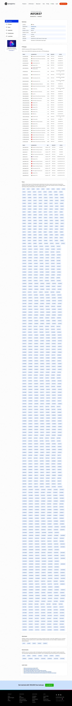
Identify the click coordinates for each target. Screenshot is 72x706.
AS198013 (31, 509)
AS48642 (30, 418)
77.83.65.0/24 (25, 74)
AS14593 (58, 263)
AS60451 (42, 472)
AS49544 (36, 423)
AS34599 (24, 340)
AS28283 (42, 312)
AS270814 (31, 629)
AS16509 (41, 274)
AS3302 (24, 200)
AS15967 (47, 272)
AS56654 (24, 452)
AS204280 (31, 558)
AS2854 (24, 197)
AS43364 (30, 389)
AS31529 (53, 329)
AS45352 (24, 403)
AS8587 (51, 226)
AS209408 (31, 595)
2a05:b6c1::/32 (25, 165)
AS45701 (42, 403)
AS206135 (37, 572)
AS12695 (53, 249)
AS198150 (30, 512)
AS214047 (49, 618)
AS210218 (56, 598)
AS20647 (48, 283)
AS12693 (47, 249)
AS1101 (48, 189)
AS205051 (44, 564)
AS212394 (49, 606)
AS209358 (25, 595)
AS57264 (35, 458)
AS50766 (53, 435)
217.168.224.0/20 (26, 134)
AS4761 (51, 203)
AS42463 (59, 380)
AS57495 (59, 458)
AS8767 (61, 229)
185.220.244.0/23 (26, 102)
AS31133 (35, 326)
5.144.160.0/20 (25, 56)
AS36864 (53, 352)
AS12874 (35, 254)
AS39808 (59, 366)
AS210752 (49, 601)
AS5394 (35, 206)
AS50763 (48, 435)
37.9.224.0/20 (25, 58)
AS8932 (40, 234)
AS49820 (54, 426)
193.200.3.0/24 (25, 119)
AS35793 (59, 349)
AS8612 (56, 226)
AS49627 (60, 423)
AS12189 (29, 246)
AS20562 (42, 283)
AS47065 (24, 406)
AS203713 (37, 555)
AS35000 (48, 343)
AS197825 (61, 506)
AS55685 (53, 446)
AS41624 (41, 375)
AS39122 (42, 360)
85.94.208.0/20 (25, 86)
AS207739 (43, 584)
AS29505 (42, 320)
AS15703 (47, 269)
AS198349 (49, 512)
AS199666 (56, 521)
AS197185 (49, 503)
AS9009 (62, 234)
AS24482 (30, 300)
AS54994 (30, 446)
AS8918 (35, 234)
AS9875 (29, 243)
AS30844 (30, 323)
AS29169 (41, 317)
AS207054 (56, 578)
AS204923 (57, 561)
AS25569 (54, 309)
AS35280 (36, 346)
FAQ (8, 699)
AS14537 (53, 263)
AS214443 (62, 618)
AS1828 (55, 191)
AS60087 (24, 658)
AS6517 (24, 211)
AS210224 (62, 598)
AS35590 (24, 349)
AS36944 (59, 352)
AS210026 (44, 598)
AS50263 (48, 429)
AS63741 (24, 486)
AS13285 (52, 260)
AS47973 (42, 412)
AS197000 (24, 503)
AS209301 (56, 592)
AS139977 (24, 495)
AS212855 (43, 612)
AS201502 (62, 538)
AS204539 (31, 561)
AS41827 (35, 377)
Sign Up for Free (63, 3)
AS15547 (24, 269)
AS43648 (36, 392)
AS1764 (45, 191)
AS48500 (42, 415)
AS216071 (31, 624)
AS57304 (41, 458)
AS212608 (49, 609)
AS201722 (43, 541)
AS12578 (36, 249)
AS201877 (31, 543)
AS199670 (62, 521)
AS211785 (48, 604)
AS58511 (41, 463)
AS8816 (40, 231)
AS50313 (42, 432)
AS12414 (58, 246)
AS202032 (37, 543)
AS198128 (24, 512)
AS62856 (42, 483)
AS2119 (24, 194)
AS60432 (36, 472)
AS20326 (47, 280)
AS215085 (37, 621)
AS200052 (57, 526)
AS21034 (53, 289)
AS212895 (49, 612)
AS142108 (37, 495)
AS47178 (47, 406)
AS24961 (54, 303)
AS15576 (30, 269)
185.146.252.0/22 (26, 100)
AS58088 (53, 460)
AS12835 (24, 254)
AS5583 (29, 209)
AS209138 (24, 592)
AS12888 (47, 254)
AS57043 (53, 455)
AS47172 (41, 406)
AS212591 (37, 609)
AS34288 (36, 337)
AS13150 (24, 260)
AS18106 (58, 277)
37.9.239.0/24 (25, 60)
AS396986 (62, 629)
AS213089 (37, 615)
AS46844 (60, 403)
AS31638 (30, 332)
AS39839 (30, 369)
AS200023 (37, 526)
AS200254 (43, 529)
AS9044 (34, 237)
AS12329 (41, 246)
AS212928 (56, 612)
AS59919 (36, 469)
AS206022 (31, 572)
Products (24, 3)
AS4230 (62, 200)
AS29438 (59, 317)
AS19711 (41, 280)
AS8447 (24, 226)
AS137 (28, 189)
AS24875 (30, 303)
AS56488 (48, 449)
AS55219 (41, 446)
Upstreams (9, 30)
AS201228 (37, 538)
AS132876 (31, 489)
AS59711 (36, 466)
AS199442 (31, 521)
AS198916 (55, 515)
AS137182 (62, 489)
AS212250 (37, 606)
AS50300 (30, 432)
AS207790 (56, 584)
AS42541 (24, 383)
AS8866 (29, 234)
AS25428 (30, 309)
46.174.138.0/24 (25, 68)
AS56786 (30, 455)
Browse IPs (21, 697)
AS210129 (50, 598)
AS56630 (60, 449)
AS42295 (41, 380)
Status (53, 3)
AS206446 (25, 575)
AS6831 (28, 655)
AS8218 (45, 217)
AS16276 (24, 274)
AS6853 (29, 214)
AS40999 (36, 372)
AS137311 (24, 492)
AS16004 (53, 272)
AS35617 (42, 349)
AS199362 (24, 521)
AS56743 (59, 452)
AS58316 (36, 463)
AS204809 (50, 561)
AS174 (24, 643)
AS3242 (56, 197)
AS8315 (62, 220)
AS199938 (37, 523)
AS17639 (35, 277)
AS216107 (37, 624)
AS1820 (50, 191)
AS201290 (43, 538)
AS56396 (36, 449)
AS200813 (37, 535)
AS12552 (30, 249)
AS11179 (24, 246)
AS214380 (55, 618)
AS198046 (37, 509)
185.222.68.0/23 (26, 109)
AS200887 (56, 535)
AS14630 (24, 266)
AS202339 (62, 543)
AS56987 (47, 455)
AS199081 (31, 518)
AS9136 (56, 237)
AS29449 (30, 320)
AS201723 (49, 541)
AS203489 (25, 555)
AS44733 (42, 397)
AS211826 (54, 604)
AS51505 (24, 440)
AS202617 (43, 546)
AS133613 (49, 489)
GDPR (44, 697)
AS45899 (48, 403)
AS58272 (30, 463)
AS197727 (43, 506)
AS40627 (59, 369)
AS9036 (29, 237)
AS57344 (47, 458)
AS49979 (51, 655)
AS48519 (48, 415)
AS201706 (37, 541)
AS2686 (56, 194)
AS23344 (59, 294)
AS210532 (37, 601)
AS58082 (47, 460)
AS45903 (54, 403)
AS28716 (54, 312)
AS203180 (37, 552)
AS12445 (24, 249)
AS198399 (56, 512)
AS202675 (50, 546)
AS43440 (54, 389)
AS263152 (49, 626)
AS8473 (40, 226)
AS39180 (47, 360)
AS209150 (31, 592)
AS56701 (48, 452)
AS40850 (30, 372)
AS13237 (41, 260)
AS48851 (42, 418)
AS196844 (37, 501)
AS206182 (50, 572)
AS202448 (43, 658)
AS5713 (40, 209)
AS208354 (31, 586)
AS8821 (45, 231)
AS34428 (53, 337)
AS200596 (44, 532)
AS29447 (24, 320)
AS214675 (24, 621)
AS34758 (59, 340)
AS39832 (24, 369)
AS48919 (53, 418)
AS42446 (53, 380)
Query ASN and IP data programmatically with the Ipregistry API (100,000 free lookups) (40, 672)
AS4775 (56, 203)
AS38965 (53, 357)
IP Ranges (9, 24)
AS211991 (24, 606)
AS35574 (59, 346)
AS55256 (47, 446)
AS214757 (31, 621)
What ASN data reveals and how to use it (31, 669)
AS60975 (24, 478)
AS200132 (24, 529)
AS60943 (60, 475)
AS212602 (43, 609)
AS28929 (30, 314)
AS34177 (24, 337)
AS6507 (61, 209)
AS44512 (48, 395)
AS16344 (36, 274)
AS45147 (59, 400)
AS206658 (44, 575)
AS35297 (42, 346)
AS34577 (59, 337)
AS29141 (35, 317)
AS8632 (61, 226)
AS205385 (57, 566)
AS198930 (62, 515)
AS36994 (24, 355)
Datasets (34, 697)
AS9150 (29, 240)
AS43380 (42, 389)
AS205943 (56, 569)
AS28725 (59, 312)
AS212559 (31, 609)
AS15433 (47, 266)
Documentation (35, 699)
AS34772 (24, 343)
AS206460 (31, 575)
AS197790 (55, 506)
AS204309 (37, 558)
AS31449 (24, 329)
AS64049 (36, 486)
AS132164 (60, 486)
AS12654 (34, 655)
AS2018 (60, 191)
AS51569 (30, 440)
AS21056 (59, 289)
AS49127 (36, 420)
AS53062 (54, 443)
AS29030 (42, 314)
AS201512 (24, 541)
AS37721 (53, 355)
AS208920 (50, 589)
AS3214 (35, 197)
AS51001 (30, 438)
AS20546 (30, 283)
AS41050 (47, 372)
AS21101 (24, 292)
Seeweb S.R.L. (33, 26)
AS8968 (51, 234)
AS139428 (55, 492)
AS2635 (50, 194)
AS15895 (24, 272)
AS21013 (48, 289)
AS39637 (54, 363)
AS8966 (45, 234)
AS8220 (50, 217)
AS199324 (49, 518)
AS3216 (40, 197)
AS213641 (31, 618)
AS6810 (61, 211)
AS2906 (29, 197)
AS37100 (30, 355)
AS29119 (24, 317)
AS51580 (36, 440)
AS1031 (43, 189)
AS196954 (62, 501)
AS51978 (24, 443)
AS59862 (59, 466)
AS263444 (56, 626)
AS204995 (31, 564)
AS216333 (24, 626)
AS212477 (61, 606)
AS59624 (59, 463)
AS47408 (36, 409)
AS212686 (62, 609)
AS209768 (57, 595)
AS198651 (24, 515)
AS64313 (42, 486)
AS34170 (59, 335)
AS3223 (45, 197)
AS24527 (42, 300)
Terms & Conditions (47, 700)
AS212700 (31, 612)
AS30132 (59, 320)
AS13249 (47, 260)
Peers (8, 27)
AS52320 (42, 443)
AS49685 (36, 426)
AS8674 (35, 229)
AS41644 (47, 375)
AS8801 (34, 231)
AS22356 (41, 294)
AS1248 (29, 191)
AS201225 (31, 538)
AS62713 (30, 483)
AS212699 (24, 612)
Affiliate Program (11, 697)
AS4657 (45, 203)
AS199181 (43, 518)
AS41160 (59, 372)
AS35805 (24, 352)
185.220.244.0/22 (26, 104)
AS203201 (43, 552)
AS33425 (30, 335)
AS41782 (30, 377)
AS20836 (36, 286)
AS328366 (50, 629)
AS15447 (58, 266)
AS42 (24, 189)
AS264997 (25, 629)
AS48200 (53, 412)
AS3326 (29, 200)
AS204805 (44, 561)
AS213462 (62, 615)
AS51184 (35, 438)
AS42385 (47, 380)
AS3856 (45, 200)
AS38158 (30, 357)
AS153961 (62, 498)
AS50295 (24, 432)
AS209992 (37, 598)
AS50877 (24, 438)
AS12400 (52, 246)
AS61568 (47, 478)
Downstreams (10, 33)
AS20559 (36, 283)
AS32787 (47, 332)
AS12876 (41, 254)
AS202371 (31, 546)
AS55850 (59, 446)
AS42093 (58, 377)
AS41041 (42, 372)
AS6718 (45, 211)
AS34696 (48, 340)
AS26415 (59, 309)
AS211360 (62, 601)
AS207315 (43, 581)
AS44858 (30, 400)
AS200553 (37, 532)
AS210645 (43, 601)
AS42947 (30, 386)
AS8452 (29, 226)
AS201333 (49, 538)
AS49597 (42, 423)
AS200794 (25, 535)
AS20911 (53, 286)
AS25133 (24, 306)
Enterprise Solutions (23, 700)
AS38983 (59, 357)
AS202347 (25, 546)
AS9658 (24, 243)
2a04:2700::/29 (25, 158)
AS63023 (53, 483)
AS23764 (42, 297)
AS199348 (62, 518)
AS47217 (58, 406)
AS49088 (24, 420)
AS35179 (59, 343)
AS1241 (24, 191)
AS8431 (62, 223)
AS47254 (30, 409)
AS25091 (59, 303)
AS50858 (59, 435)
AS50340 (53, 432)
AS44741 (53, 397)
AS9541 (51, 240)
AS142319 (43, 495)
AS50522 (30, 435)
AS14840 (30, 266)
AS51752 (47, 440)
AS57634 (30, 460)
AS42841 (59, 383)
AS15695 (41, 269)
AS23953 (54, 297)
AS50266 (54, 429)
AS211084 (56, 601)
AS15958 (36, 272)
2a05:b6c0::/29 (25, 161)
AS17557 (30, 277)
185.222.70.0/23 (26, 111)
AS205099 (50, 564)
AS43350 (24, 389)
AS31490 (35, 329)
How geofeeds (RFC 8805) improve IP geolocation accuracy (35, 670)
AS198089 (49, 509)
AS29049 (48, 314)
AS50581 (42, 435)
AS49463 (59, 420)
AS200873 (50, 535)
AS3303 (39, 643)
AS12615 (41, 249)
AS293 (33, 189)
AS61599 (59, 478)
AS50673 (45, 643)
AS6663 (34, 211)
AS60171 (53, 469)
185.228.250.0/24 (26, 113)
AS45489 (36, 403)
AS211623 (30, 604)
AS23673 (30, 297)
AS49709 (42, 426)
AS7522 (61, 214)
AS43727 (42, 392)
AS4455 (29, 203)
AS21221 (41, 292)
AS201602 (31, 541)
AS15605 (40, 655)
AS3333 (40, 200)
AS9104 (45, 237)
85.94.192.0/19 (25, 83)
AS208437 (50, 586)
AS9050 (40, 237)
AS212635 (56, 609)
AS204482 (63, 558)
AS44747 (59, 397)
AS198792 (43, 515)
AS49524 (24, 423)
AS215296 (49, 621)
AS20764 (54, 283)
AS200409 (56, 529)
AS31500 (41, 329)
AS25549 (48, 309)
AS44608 (30, 397)
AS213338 (50, 615)
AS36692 (48, 352)
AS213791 (37, 618)
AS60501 (59, 472)
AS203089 (25, 552)
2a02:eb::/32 (25, 156)
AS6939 (35, 214)
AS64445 (47, 486)
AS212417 (55, 606)
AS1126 (58, 189)
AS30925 (54, 323)
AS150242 (31, 498)
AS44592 (59, 395)
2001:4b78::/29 (25, 149)
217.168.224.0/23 (26, 137)
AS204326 (44, 558)
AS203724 (44, 555)
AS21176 (29, 292)
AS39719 (42, 366)
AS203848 (56, 555)
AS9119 (51, 237)
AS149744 (61, 495)
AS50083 (30, 429)
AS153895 (56, 498)
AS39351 (59, 360)
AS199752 (24, 523)
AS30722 (24, 323)
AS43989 (24, 395)
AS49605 (54, 423)
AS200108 (63, 526)
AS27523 (36, 312)
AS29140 (30, 317)
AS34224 (30, 337)
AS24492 (36, 300)
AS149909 (24, 498)
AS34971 (42, 343)
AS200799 (31, 535)
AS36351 (42, 352)
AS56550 (54, 449)
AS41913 (47, 377)
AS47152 (36, 406)
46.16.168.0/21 (25, 65)
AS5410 (56, 206)
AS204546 (37, 561)
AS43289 (59, 386)
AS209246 (50, 592)
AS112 (24, 655)
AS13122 (58, 257)
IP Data (20, 702)
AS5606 (35, 209)
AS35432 (54, 346)
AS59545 (53, 463)
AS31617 (24, 332)
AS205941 (50, 569)
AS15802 (53, 269)
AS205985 (63, 569)
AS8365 (24, 223)
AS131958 (54, 486)
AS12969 (24, 257)
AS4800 (61, 203)
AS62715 (36, 483)
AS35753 (53, 349)
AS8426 (56, 223)
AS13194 (35, 260)
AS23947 (48, 297)
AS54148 (24, 446)
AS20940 (36, 289)
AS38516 (41, 357)
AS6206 (56, 209)
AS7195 (51, 214)
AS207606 (25, 584)
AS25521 (42, 309)
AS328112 (43, 629)
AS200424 (37, 658)
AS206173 (43, 572)
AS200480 (25, 532)
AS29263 (47, 317)
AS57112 (24, 458)
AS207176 (30, 581)
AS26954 (30, 312)
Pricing (47, 3)
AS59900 (30, 469)
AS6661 (29, 211)
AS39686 (30, 366)
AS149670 (55, 495)
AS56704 (53, 452)
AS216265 (49, 624)
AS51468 (58, 438)
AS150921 (43, 498)
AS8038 (34, 217)
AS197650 (37, 506)
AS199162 (37, 518)
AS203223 (50, 552)
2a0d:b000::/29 (25, 175)
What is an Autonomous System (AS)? (31, 668)
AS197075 (31, 503)
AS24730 (54, 300)
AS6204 (51, 209)
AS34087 (53, 335)
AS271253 (37, 629)
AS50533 (36, 435)
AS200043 (50, 526)
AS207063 (63, 578)
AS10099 (46, 243)
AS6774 (50, 211)
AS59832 (53, 466)
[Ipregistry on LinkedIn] (60, 695)
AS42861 (24, 386)
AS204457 (50, 558)
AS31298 (47, 326)
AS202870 (25, 549)
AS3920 (51, 200)
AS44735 (48, 397)
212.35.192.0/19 (25, 123)
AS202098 (43, 543)
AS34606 (30, 340)
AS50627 (57, 655)
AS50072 (24, 429)
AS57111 (59, 455)
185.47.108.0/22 (25, 98)
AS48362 (30, 415)
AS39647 (59, 363)
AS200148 (31, 529)
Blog (20, 696)
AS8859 (61, 231)
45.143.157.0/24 (25, 63)
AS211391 (24, 604)
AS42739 (48, 383)
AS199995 (62, 523)
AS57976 (41, 460)
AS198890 (49, 515)
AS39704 (36, 366)
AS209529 (37, 595)
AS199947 (49, 523)
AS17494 (24, 277)
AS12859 (30, 254)
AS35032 (53, 343)
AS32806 (53, 332)
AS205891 (44, 569)
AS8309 (56, 220)
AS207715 (37, 584)
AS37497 (47, 355)
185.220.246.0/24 (26, 107)
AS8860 (24, 234)
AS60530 (24, 475)
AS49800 (48, 426)
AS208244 (25, 586)
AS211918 (60, 604)
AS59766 (42, 466)
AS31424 (58, 326)
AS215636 (56, 621)
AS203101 (31, 552)
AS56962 (42, 455)
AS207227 (37, 581)
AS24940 (48, 303)
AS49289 (42, 420)
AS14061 (41, 263)
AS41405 (30, 375)
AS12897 (53, 254)
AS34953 (36, 343)
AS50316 (48, 432)
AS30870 (48, 323)
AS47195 (53, 406)
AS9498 (45, 240)
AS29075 (59, 314)
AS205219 (56, 564)
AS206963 (31, 578)
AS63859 (30, 486)
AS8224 (56, 217)
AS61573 (53, 478)
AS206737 (63, 575)
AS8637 (24, 229)
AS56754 (24, 455)
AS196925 (56, 501)
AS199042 (24, 518)
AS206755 (25, 578)
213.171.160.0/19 (26, 128)
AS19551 (30, 280)
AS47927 (30, 412)
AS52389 (48, 443)
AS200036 (44, 526)
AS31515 (47, 329)
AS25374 (24, 309)
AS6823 (24, 214)
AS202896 (31, 549)
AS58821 (47, 463)
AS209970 (31, 598)
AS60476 (54, 472)
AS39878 (36, 369)
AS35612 (36, 349)
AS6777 (56, 211)
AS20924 (24, 289)
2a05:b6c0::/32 (25, 163)
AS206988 (37, 578)
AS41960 (53, 377)
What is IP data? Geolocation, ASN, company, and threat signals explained (37, 671)
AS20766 (60, 283)
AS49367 (47, 420)
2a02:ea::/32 (25, 154)
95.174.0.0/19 (25, 91)
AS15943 (30, 272)
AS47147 (30, 406)
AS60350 (30, 472)
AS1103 (53, 189)
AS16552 (47, 274)
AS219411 (37, 626)
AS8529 (45, 226)
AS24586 (48, 300)
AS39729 (48, 366)
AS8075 (40, 217)
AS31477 (30, 329)
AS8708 (40, 229)
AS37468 (36, 355)
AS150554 (37, 498)
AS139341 (49, 492)
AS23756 (36, 297)
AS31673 (35, 332)
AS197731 (49, 506)
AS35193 (24, 346)
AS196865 (43, 501)
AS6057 (45, 209)
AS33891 (36, 335)
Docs (44, 3)
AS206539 (50, 658)
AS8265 (29, 220)
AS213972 (43, 618)
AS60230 (24, 472)
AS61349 (42, 478)
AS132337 (24, 489)
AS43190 (53, 386)
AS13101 (47, 257)
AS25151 (30, 306)
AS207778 (50, 584)
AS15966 (41, 272)
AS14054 (36, 263)
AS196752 (31, 501)
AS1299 (28, 643)
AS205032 (37, 564)
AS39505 (42, 363)
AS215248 (43, 621)
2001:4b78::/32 (25, 147)
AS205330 (37, 566)
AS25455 (36, 309)
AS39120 (36, 360)
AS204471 (56, 558)
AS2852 (61, 194)
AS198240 (37, 512)
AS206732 (50, 575)
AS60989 (30, 478)
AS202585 (37, 546)
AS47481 (41, 409)
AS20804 (24, 286)
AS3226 (51, 197)
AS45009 (42, 400)
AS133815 (55, 489)
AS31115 (29, 326)
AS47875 (24, 412)
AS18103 (52, 277)
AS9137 (61, 237)
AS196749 (24, 501)
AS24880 (36, 303)
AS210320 (31, 601)
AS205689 (31, 569)
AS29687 (48, 320)
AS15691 (35, 269)
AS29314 (53, 317)
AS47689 (47, 409)
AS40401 (54, 369)
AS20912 (59, 286)
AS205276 (31, 566)
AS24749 (60, 300)
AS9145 (24, 240)
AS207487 (56, 581)
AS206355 (63, 572)
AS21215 (35, 292)
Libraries (33, 702)
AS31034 (24, 326)
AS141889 (31, 495)
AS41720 (24, 377)
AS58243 (24, 463)
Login (57, 3)
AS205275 (25, 566)
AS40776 (24, 372)
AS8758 (51, 229)
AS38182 (36, 357)
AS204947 (25, 564)
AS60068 (48, 469)
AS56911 (36, 455)
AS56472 (42, 449)
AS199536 (50, 521)
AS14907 (36, 266)
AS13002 (36, 257)
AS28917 (24, 314)
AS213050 (62, 612)
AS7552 (24, 217)
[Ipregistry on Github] (58, 695)
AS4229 (56, 200)
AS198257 (43, 512)
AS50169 (36, 429)
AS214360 (62, 658)
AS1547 (39, 191)
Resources (38, 3)
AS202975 (50, 549)
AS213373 (56, 615)
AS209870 (63, 595)
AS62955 (47, 483)
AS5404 (45, 206)
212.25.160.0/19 (25, 121)
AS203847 (50, 555)
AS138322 (37, 492)
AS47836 (59, 409)
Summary (9, 21)
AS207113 (24, 581)
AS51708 (41, 440)
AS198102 (62, 509)
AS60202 (59, 469)
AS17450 (58, 274)
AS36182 (30, 352)
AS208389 (44, 586)
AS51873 (53, 440)
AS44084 (36, 395)
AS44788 (24, 400)
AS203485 (63, 552)
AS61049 (36, 478)
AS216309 (62, 624)
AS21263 (46, 292)
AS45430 (30, 403)
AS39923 (42, 369)
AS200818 (44, 535)
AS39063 (24, 360)
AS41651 (53, 375)
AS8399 (40, 223)
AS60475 (48, 472)
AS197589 (31, 506)
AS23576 (24, 297)
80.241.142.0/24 (26, 81)
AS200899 (63, 535)
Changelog (34, 696)
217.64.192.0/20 (25, 130)
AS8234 (61, 217)
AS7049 (40, 214)
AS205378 (50, 566)
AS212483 (24, 609)
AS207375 (49, 581)
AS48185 (47, 412)
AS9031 (24, 237)
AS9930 (40, 243)
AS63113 (59, 483)
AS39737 (53, 366)
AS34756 (54, 340)
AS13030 (41, 257)
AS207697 (31, 584)
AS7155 (45, 214)
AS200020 (31, 526)
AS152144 (49, 498)
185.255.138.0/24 (26, 116)
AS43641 (30, 392)
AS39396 (30, 363)
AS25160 (41, 306)
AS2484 (29, 194)
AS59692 (24, 466)
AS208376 (37, 586)
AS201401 (56, 538)
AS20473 (53, 280)
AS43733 (48, 392)
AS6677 (40, 211)
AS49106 (30, 420)
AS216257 (43, 624)
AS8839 (50, 231)
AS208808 (57, 586)
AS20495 (58, 280)
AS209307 (62, 592)
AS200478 (62, 529)
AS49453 (53, 420)
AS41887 (41, 377)
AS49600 (48, 423)
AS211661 (36, 604)
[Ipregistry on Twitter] (56, 695)
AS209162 (37, 592)
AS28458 (48, 312)
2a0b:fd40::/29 (25, 172)
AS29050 (54, 314)
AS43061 (36, 386)
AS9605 (61, 240)
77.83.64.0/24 (25, 71)
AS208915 (44, 589)
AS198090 (56, 509)
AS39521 (48, 363)
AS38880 (47, 357)
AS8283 (35, 220)
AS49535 (30, 423)
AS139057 (43, 492)
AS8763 (56, 229)
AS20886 (48, 286)
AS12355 (47, 246)
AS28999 (36, 314)
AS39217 (53, 360)
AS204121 (62, 555)
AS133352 (37, 489)
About (9, 696)
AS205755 (37, 569)
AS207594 (62, 581)
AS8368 (29, 223)
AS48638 (24, 418)
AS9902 (35, 243)
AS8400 (45, 223)
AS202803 (63, 546)
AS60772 (36, 475)
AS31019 (59, 323)
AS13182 (29, 260)
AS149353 (49, 495)
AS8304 (51, 220)
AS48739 (36, 418)
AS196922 (49, 501)
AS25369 (59, 306)
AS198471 (62, 512)
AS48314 (24, 415)
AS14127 (47, 263)
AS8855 (56, 231)
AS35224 (30, 346)
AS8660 (29, 229)
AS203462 (56, 552)
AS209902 (25, 598)
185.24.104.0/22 (26, 96)
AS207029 (50, 578)
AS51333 (47, 438)
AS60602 (30, 475)
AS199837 (31, 523)
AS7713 (29, 217)
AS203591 (31, 555)
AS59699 (30, 466)
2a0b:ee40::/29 (25, 170)
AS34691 (42, 340)
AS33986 (42, 335)
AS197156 (43, 503)
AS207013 (44, 578)
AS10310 (57, 243)
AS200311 (50, 529)
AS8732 (45, 229)
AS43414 (48, 389)
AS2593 (34, 194)
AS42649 (36, 383)
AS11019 (62, 243)
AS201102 (24, 538)
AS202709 (56, 546)
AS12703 (58, 249)
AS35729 (47, 349)
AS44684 (36, 397)
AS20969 (42, 289)
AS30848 (36, 323)
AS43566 (24, 392)
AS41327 (24, 375)
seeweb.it (33, 28)
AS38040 (59, 355)
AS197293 (55, 503)
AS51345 (53, 438)
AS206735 (56, 575)
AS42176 (24, 380)
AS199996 (24, 526)
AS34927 (30, 343)
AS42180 (30, 380)
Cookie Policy (45, 696)
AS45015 (53, 400)
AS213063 (31, 615)
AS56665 (36, 452)
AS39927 (48, 369)
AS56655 (30, 452)
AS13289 (58, 260)
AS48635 (59, 415)
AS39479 (36, 363)
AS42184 (36, 380)
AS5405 (51, 206)
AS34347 (42, 337)
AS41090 (53, 372)
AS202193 (56, 543)
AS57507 (24, 460)
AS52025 (30, 443)
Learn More (9, 36)
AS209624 (50, 595)
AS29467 (36, 320)
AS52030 (36, 443)
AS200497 (31, 532)
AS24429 (24, 300)
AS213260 (43, 615)
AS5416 (62, 206)
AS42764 (53, 383)
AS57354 (53, 458)
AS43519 (59, 389)
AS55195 (36, 446)
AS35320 (48, 346)
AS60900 (54, 475)
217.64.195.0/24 (25, 132)
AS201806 (62, 541)
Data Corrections (22, 699)
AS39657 (24, 366)
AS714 (38, 189)
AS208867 (37, 589)
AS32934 (59, 332)
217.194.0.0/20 (25, 141)
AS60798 (42, 475)
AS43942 (59, 392)
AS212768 (56, 658)
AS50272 (59, 429)
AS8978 (56, 234)
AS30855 (42, 323)
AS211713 (42, 604)
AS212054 (30, 606)
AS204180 (24, 558)
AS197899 (24, 509)
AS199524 (43, 521)
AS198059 (43, 509)
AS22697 (47, 294)
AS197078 (37, 503)
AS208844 (25, 589)
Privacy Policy (46, 699)
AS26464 (24, 312)
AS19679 (35, 280)
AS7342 (56, 214)
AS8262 (24, 220)
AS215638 (62, 621)
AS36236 (36, 352)
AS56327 (24, 449)
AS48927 (59, 418)
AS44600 (24, 397)
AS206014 (24, 572)
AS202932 (37, 549)
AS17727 (41, 277)
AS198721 (30, 515)
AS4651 (40, 203)
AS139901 (61, 492)
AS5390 (24, 206)
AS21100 (45, 655)
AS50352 (59, 432)
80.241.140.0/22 (26, 77)
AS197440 (61, 503)
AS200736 (50, 532)
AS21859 (36, 294)
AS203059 (57, 549)
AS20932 (30, 289)
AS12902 (58, 254)
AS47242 (24, 409)
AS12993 (30, 257)
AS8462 (35, 226)
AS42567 (30, 383)
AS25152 (35, 306)
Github (33, 700)
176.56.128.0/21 (25, 93)
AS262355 (43, 626)
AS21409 (58, 292)
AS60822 (48, 475)
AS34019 (48, 335)
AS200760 (57, 532)
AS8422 (51, 223)
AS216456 (31, 626)
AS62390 (24, 483)
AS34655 (36, 340)
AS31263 (41, 326)
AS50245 (42, 429)
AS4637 (35, 203)
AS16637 (53, 274)
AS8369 (35, 223)
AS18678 (24, 280)
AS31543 (58, 329)
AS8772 (24, 231)
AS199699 (30, 658)
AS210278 (24, 601)
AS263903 (62, 626)
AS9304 (40, 240)
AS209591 (44, 595)
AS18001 (47, 277)
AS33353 (24, 335)
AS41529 (36, 375)
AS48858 (48, 418)
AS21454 (24, 294)
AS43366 (36, 389)
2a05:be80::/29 (25, 168)
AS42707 (42, 383)
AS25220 (53, 306)
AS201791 (55, 541)
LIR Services (31, 3)
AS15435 (53, 266)
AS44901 (36, 400)
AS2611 (45, 194)
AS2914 (34, 643)
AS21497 (30, 294)
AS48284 (59, 412)
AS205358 (44, 566)
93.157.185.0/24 (25, 88)
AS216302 (55, 624)
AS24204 (59, 297)
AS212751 (37, 612)
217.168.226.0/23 (26, 139)
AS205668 (25, 569)
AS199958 (56, 523)
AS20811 (30, 286)
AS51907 (58, 440)
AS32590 (41, 332)
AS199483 (37, 521)
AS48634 (53, 415)
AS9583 (56, 240)
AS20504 (24, 283)
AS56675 (42, 452)
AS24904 (42, 303)
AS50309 (36, 432)
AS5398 (40, 206)
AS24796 (24, 303)
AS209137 (63, 589)
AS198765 (37, 515)
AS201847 (24, 543)
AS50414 (24, 435)
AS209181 (43, 592)
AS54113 (59, 443)
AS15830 (58, 269)
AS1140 (63, 189)
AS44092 (42, 395)
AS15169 (41, 266)
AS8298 (40, 220)
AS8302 (45, 220)
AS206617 (37, 575)
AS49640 (24, 426)
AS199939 (43, 523)
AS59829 (47, 466)
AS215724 (24, 624)
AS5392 (29, 206)
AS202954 (44, 549)
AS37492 (42, 355)
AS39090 (30, 360)
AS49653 (30, 426)
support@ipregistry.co (60, 700)
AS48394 (36, 415)
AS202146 (50, 543)
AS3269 (61, 197)
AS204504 (25, 561)
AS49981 (60, 426)
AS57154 (30, 458)
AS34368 (48, 337)
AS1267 (34, 191)
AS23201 (53, 294)
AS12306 (35, 246)
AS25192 (47, 306)
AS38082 (24, 357)
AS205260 (63, 564)
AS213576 (24, 618)
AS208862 (31, 589)
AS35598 (30, 349)
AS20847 (42, 286)
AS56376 (30, 449)
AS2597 (40, 194)
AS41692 (58, 375)
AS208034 (62, 584)
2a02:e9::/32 (25, 151)
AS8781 (29, 231)
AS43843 (53, 392)
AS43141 (47, 386)
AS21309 (52, 292)
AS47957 (36, 412)
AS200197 (37, 529)
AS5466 (24, 209)
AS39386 (24, 363)
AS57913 (36, 460)
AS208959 (57, 589)
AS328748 (56, 629)
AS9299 (34, 240)
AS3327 (35, 200)
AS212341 (43, 606)
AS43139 (41, 386)
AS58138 (59, 460)
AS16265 (59, 272)
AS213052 (24, 615)
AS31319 (52, 326)
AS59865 (24, 469)
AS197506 (24, 506)
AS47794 (53, 409)
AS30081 (53, 320)
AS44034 (30, 395)
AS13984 (30, 263)
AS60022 (42, 469)
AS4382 (24, 203)
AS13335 (24, 263)
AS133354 (43, 489)
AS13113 (52, 257)
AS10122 (51, 243)
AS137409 (30, 492)
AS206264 (56, 572)
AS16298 (30, 274)
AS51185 (41, 438)
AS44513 (53, 395)
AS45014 (48, 400)
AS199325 (55, 518)
